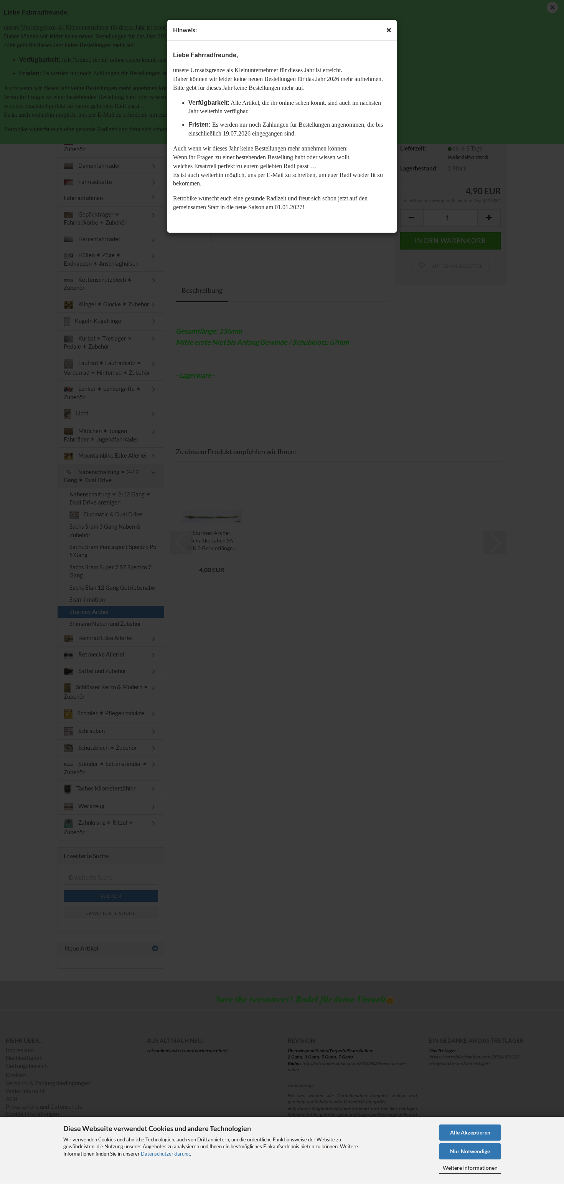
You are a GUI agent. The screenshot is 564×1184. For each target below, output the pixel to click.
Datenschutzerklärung (165, 1154)
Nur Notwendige (470, 1151)
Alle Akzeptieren (470, 1132)
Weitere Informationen (470, 1167)
